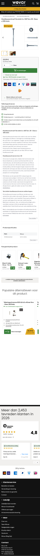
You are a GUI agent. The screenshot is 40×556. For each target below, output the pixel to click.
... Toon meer (24, 454)
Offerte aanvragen (7, 509)
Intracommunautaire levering (10, 512)
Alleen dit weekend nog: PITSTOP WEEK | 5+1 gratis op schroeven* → (20, 12)
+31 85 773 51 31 (9, 553)
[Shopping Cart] (37, 3)
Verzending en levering (8, 489)
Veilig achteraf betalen (20, 8)
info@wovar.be (9, 551)
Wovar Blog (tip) (6, 536)
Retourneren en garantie (9, 492)
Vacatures (4, 533)
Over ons (4, 521)
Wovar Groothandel (7, 506)
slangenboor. (6, 188)
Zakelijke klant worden (8, 503)
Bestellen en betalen (7, 486)
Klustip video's (6, 530)
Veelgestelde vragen (7, 527)
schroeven (6, 215)
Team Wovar (5, 524)
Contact (4, 495)
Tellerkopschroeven (9, 16)
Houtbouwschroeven (23, 16)
